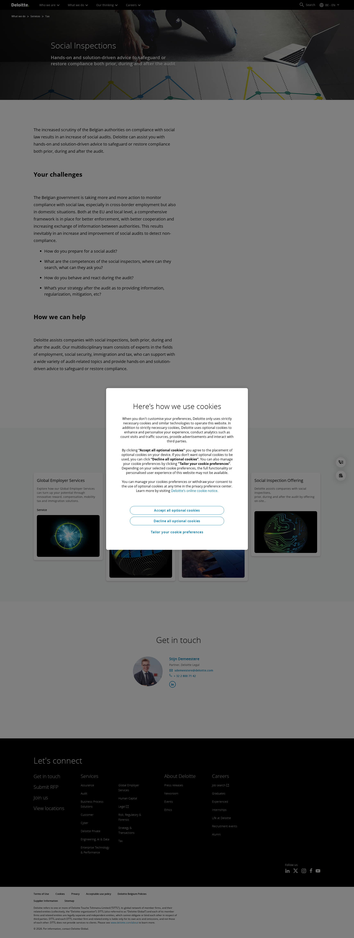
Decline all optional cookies (177, 521)
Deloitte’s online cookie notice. (194, 490)
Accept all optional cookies (177, 510)
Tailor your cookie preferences (177, 532)
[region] (177, 469)
